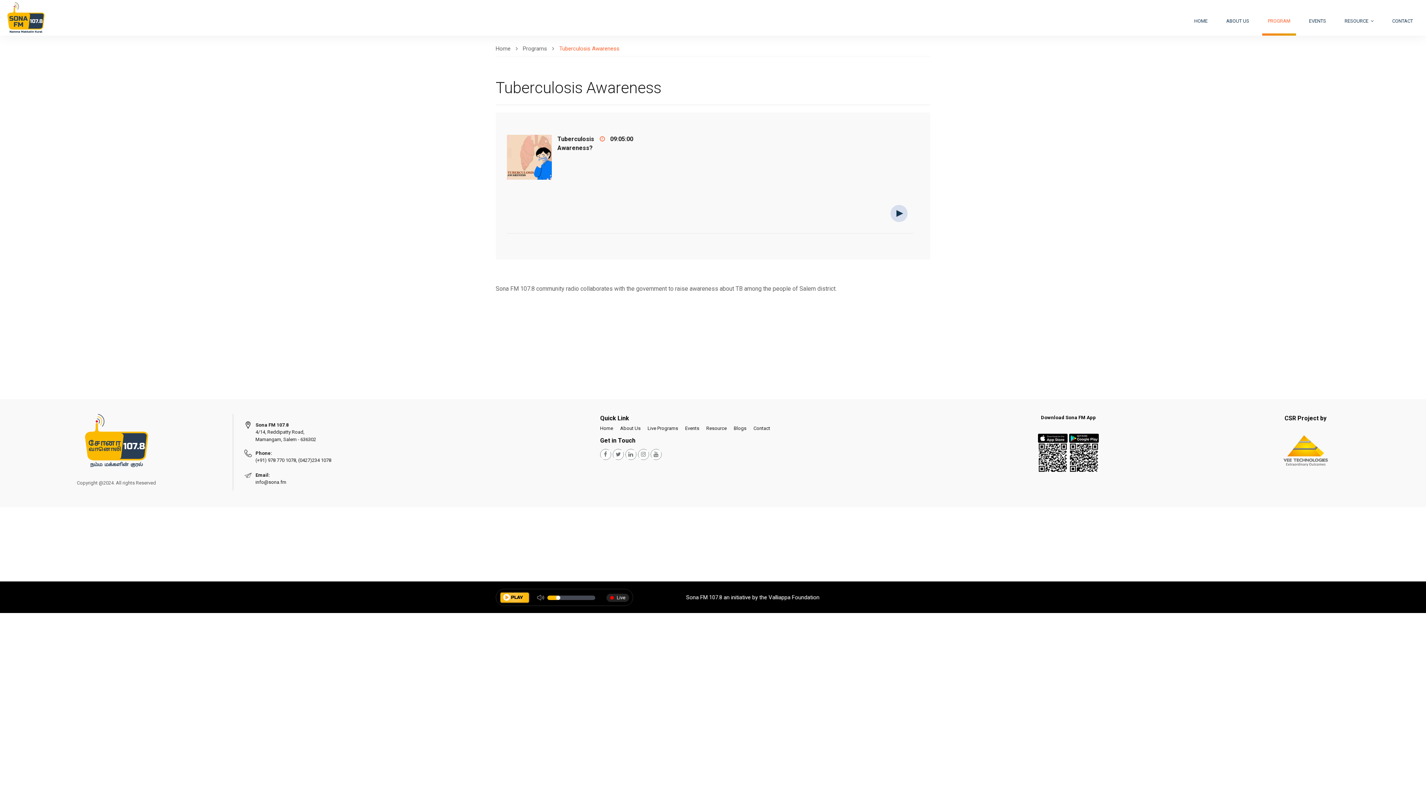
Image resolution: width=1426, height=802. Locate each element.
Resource (1357, 21)
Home (1201, 21)
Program (1279, 21)
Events (1317, 21)
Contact (1402, 21)
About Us (630, 428)
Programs (535, 48)
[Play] (899, 213)
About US (1237, 21)
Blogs (740, 428)
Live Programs (663, 428)
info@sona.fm (270, 482)
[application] (710, 232)
